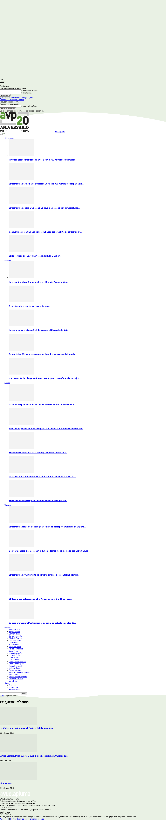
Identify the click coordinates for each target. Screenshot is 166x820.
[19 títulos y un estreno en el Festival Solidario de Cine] (18, 724)
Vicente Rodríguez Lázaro (19, 672)
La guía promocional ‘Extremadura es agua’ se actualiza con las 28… (42, 623)
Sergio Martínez (15, 670)
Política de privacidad (18, 819)
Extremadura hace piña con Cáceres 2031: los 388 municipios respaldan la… (46, 184)
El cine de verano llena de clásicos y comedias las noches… (38, 452)
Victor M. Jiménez (16, 679)
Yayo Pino (13, 681)
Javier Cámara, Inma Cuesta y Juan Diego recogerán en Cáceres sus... (34, 756)
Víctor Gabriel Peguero (18, 677)
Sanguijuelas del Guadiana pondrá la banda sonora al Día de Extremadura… (45, 232)
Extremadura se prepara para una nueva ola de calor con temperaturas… (44, 208)
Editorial (12, 685)
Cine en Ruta (6, 783)
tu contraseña (26, 93)
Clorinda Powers (15, 638)
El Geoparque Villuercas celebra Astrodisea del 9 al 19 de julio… (40, 599)
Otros (7, 683)
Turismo (8, 505)
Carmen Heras (14, 634)
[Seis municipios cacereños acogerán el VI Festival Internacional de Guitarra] (21, 424)
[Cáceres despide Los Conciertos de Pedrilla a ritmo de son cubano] (21, 400)
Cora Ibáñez (14, 642)
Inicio (2, 696)
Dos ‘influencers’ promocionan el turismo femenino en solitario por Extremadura (48, 551)
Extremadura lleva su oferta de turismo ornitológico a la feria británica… (44, 575)
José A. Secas (14, 657)
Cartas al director (15, 636)
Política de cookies (36, 819)
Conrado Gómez (15, 640)
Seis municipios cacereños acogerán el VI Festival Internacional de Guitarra (46, 428)
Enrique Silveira (15, 647)
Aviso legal (4, 819)
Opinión (8, 627)
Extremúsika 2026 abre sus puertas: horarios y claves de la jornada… (42, 354)
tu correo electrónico (29, 106)
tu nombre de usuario (29, 90)
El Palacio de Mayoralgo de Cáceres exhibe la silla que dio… (38, 500)
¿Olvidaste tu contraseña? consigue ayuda (16, 98)
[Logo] (1, 134)
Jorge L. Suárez (15, 655)
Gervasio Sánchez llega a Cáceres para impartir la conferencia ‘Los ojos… (45, 378)
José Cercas (14, 659)
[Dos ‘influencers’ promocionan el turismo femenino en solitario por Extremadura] (21, 546)
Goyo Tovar (13, 651)
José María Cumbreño (17, 662)
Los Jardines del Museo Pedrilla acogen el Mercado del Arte (38, 330)
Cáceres (8, 260)
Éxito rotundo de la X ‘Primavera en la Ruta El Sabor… (35, 256)
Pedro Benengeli (15, 666)
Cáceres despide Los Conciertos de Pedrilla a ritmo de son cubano (41, 404)
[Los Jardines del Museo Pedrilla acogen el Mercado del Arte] (21, 326)
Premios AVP (14, 689)
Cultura (7, 383)
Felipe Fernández (16, 649)
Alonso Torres (14, 630)
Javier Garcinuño (15, 653)
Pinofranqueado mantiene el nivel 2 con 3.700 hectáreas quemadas (42, 160)
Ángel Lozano (14, 632)
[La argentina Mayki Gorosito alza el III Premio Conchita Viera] (21, 278)
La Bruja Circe (14, 668)
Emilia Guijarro (14, 644)
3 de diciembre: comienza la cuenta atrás (29, 306)
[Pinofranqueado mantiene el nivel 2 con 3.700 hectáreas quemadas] (21, 155)
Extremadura (9, 138)
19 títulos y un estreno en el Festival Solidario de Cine (27, 728)
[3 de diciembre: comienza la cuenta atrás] (21, 302)
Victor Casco (14, 674)
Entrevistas (13, 687)
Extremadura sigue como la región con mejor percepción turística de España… (47, 527)
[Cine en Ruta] (18, 779)
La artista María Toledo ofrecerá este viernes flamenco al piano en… (42, 476)
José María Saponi (16, 664)
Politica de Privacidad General (12, 100)
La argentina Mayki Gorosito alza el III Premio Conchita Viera (38, 282)
